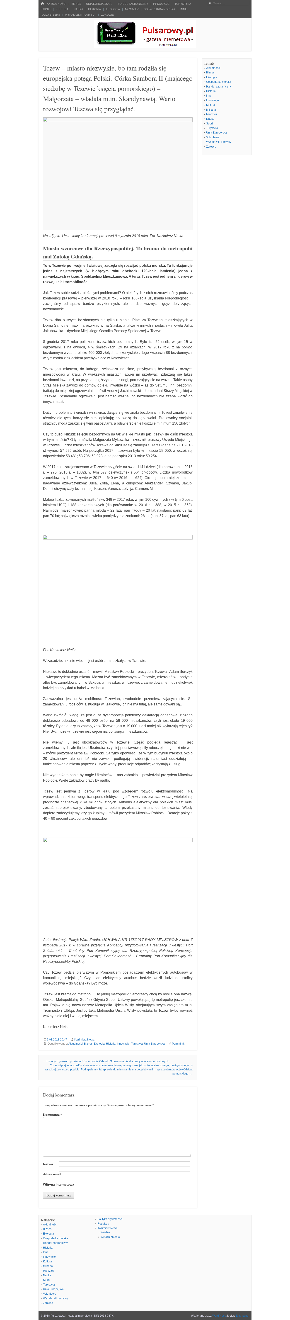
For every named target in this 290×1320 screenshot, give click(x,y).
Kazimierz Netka (84, 1039)
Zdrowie (107, 14)
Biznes (76, 3)
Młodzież (132, 9)
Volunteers (50, 14)
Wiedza (105, 1232)
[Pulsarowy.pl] (145, 46)
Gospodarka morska (159, 9)
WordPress (219, 1315)
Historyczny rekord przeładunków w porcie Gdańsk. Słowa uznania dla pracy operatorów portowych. (106, 1061)
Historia (94, 9)
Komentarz (52, 1114)
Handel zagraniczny (132, 3)
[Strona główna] (42, 4)
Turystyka (183, 3)
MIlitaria (211, 109)
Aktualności (56, 3)
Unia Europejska (98, 3)
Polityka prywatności (110, 1219)
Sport (46, 9)
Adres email (52, 1174)
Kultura (62, 9)
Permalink (178, 1043)
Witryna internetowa (58, 1184)
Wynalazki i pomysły (80, 14)
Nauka (78, 9)
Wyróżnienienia (110, 1237)
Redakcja (103, 1223)
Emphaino (242, 1315)
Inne (183, 9)
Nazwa (48, 1164)
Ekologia (113, 9)
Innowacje (161, 3)
